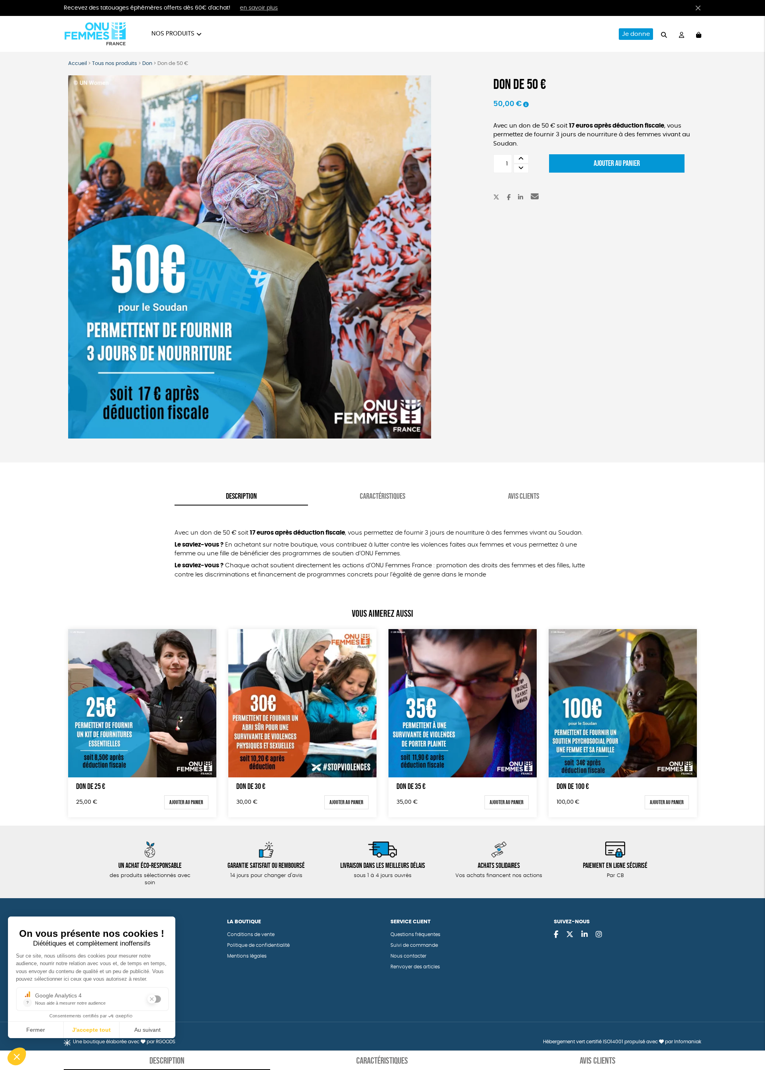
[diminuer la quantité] (521, 168)
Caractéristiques (382, 496)
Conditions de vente (251, 934)
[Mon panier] (698, 34)
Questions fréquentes (415, 934)
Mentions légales (247, 956)
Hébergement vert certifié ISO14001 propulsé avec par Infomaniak (622, 1041)
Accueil (77, 63)
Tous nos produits (114, 63)
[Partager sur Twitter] (496, 198)
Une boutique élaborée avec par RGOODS (124, 1041)
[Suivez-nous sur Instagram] (599, 934)
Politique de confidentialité (258, 945)
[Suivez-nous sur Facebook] (556, 934)
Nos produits (172, 34)
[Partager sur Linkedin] (520, 198)
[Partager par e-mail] (535, 198)
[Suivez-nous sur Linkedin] (584, 934)
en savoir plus (259, 8)
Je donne (636, 34)
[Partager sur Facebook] (508, 198)
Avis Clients (523, 496)
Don (147, 63)
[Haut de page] (749, 1038)
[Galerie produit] (249, 257)
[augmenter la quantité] (521, 158)
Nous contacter (408, 956)
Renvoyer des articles (415, 966)
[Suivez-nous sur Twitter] (569, 934)
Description (241, 496)
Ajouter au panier (617, 163)
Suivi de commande (414, 945)
